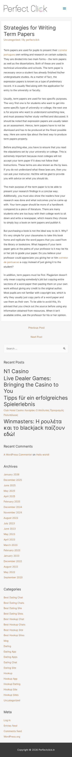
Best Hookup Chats (14, 624)
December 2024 (13, 507)
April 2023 (9, 539)
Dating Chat (10, 662)
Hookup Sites (11, 694)
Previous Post (36, 327)
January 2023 (11, 555)
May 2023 (9, 534)
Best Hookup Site (13, 630)
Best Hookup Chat (14, 619)
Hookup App (10, 678)
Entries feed (10, 725)
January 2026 (11, 474)
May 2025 (9, 490)
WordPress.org (12, 736)
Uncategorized (12, 39)
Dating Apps (10, 656)
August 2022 (11, 566)
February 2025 (12, 501)
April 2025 (9, 496)
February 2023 (12, 550)
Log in (7, 720)
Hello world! (42, 454)
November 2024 (13, 512)
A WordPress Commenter (18, 454)
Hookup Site (10, 689)
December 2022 (13, 561)
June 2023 (10, 528)
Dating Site (10, 667)
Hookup (8, 673)
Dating (7, 646)
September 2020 (13, 577)
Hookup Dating (12, 684)
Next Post (36, 336)
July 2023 (9, 523)
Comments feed (13, 731)
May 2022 (9, 572)
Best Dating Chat (13, 597)
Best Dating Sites (13, 613)
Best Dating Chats (14, 602)
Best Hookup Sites (14, 635)
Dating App (10, 651)
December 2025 (13, 480)
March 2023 (10, 545)
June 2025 (10, 485)
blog (6, 640)
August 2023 (11, 518)
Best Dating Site (13, 608)
